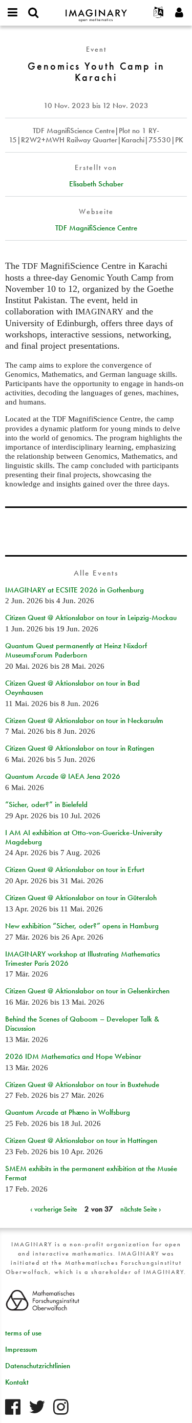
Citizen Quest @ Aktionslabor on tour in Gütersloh (81, 897)
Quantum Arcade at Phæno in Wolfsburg (67, 1112)
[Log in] (179, 13)
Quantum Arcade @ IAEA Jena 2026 (62, 776)
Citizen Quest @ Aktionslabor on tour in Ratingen (79, 748)
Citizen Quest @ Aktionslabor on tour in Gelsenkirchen (87, 990)
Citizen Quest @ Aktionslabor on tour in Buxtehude (82, 1084)
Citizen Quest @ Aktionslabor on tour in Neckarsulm (84, 720)
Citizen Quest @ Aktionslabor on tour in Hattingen (81, 1140)
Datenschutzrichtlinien (37, 1365)
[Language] (158, 13)
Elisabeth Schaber (96, 183)
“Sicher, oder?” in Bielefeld (46, 804)
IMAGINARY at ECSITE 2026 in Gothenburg (74, 589)
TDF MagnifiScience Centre (96, 227)
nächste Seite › (140, 1209)
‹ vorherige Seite (53, 1209)
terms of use (23, 1332)
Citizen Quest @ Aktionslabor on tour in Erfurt (74, 869)
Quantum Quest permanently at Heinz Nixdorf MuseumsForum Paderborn (76, 650)
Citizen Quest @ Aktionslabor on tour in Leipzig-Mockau (91, 617)
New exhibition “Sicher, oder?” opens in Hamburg (82, 925)
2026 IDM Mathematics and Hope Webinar (73, 1056)
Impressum (21, 1349)
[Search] (33, 13)
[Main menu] (13, 13)
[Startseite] (96, 11)
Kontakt (17, 1382)
